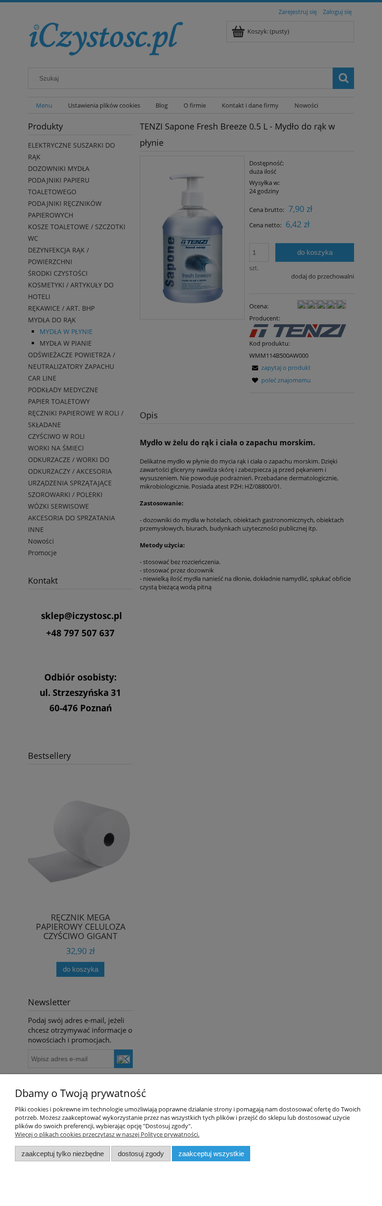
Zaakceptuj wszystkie (211, 1154)
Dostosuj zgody (141, 1154)
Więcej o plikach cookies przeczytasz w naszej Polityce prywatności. (107, 1134)
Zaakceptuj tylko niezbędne (62, 1154)
